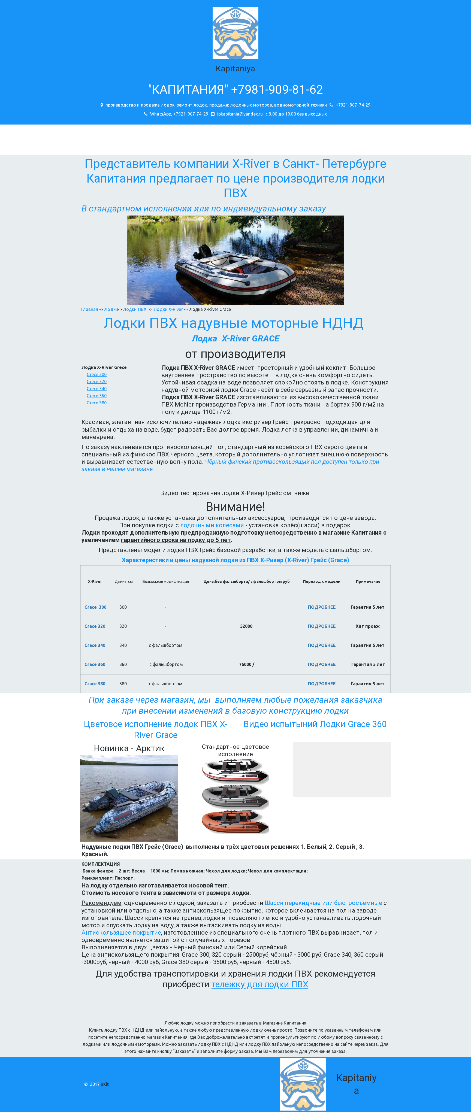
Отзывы (81, 139)
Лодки (125, 323)
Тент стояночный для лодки (368, 139)
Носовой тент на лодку (155, 139)
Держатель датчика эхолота (439, 139)
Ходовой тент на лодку (215, 139)
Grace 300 (95, 607)
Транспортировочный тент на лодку (289, 139)
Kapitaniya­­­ (235, 68)
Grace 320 (95, 626)
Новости (53, 139)
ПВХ (163, 323)
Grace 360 (95, 664)
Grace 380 (95, 683)
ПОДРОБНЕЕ (322, 607)
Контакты (23, 139)
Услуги (107, 139)
